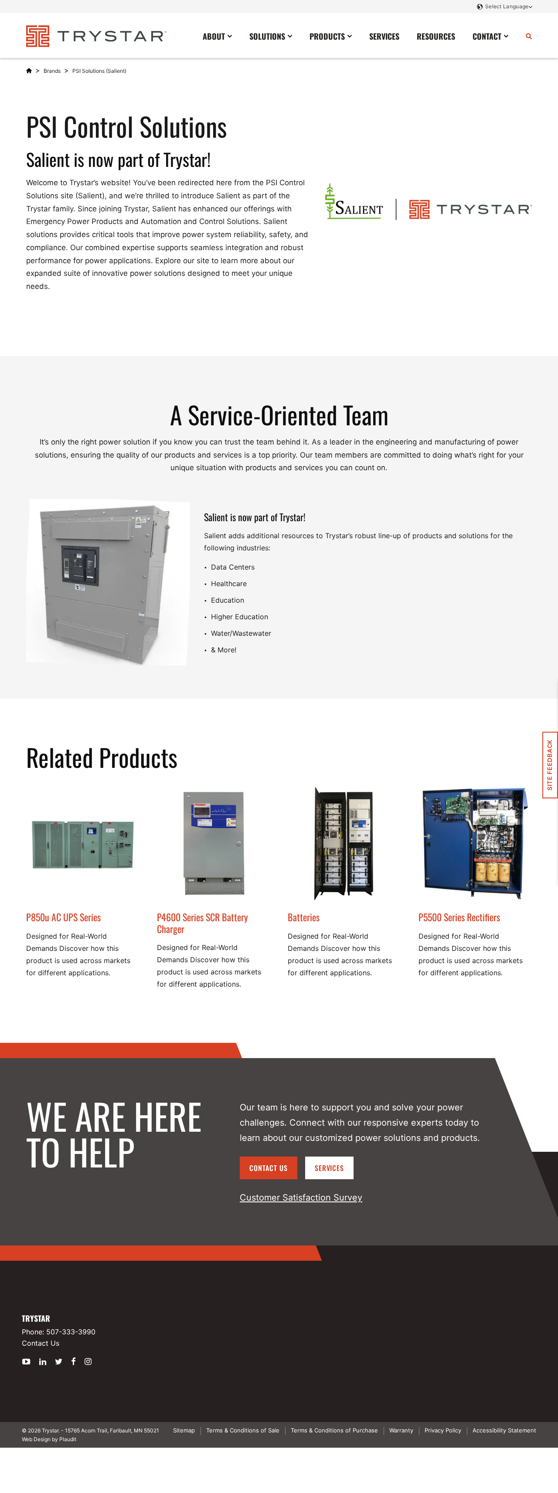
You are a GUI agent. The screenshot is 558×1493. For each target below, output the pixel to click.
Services (329, 1168)
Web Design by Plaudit (49, 1439)
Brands (52, 71)
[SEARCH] (529, 35)
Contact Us (268, 1168)
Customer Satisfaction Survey (301, 1197)
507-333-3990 (70, 1331)
